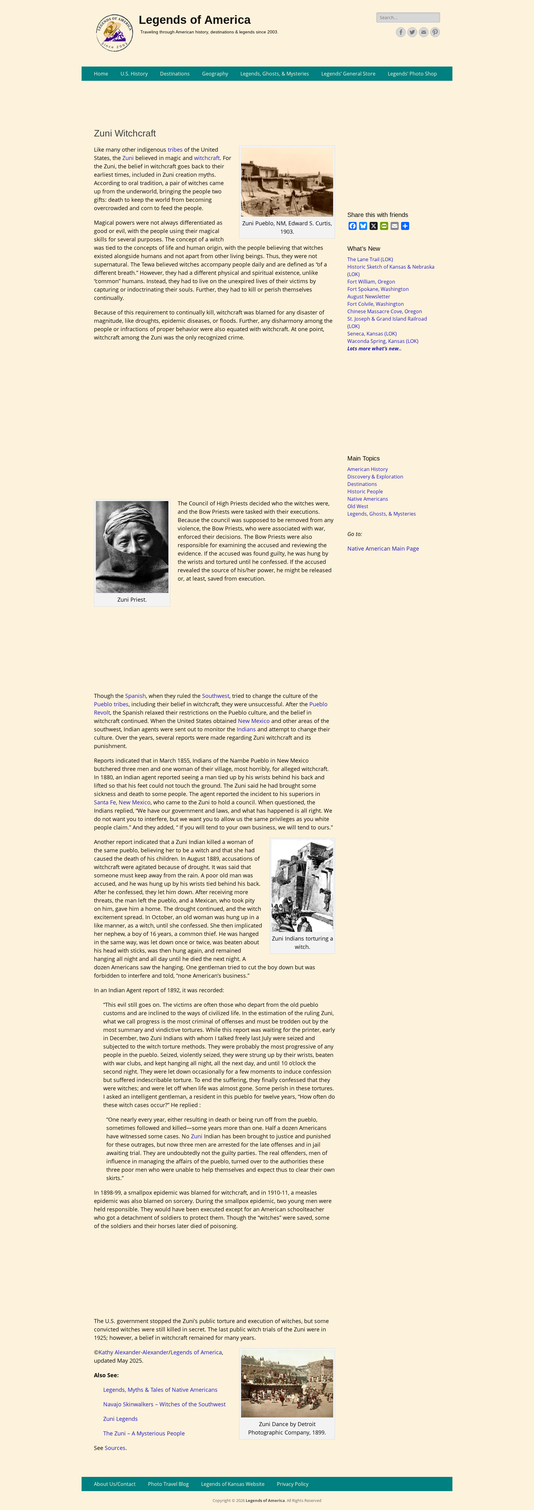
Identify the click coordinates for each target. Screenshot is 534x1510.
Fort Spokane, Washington (378, 289)
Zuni (128, 158)
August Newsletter (368, 296)
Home (101, 73)
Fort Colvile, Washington (375, 304)
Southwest (215, 695)
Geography (215, 73)
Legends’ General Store (348, 73)
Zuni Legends (120, 1418)
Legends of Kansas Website (233, 1484)
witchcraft (207, 158)
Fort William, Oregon (371, 281)
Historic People (365, 491)
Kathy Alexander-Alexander (133, 1352)
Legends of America (195, 19)
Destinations (175, 73)
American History (367, 469)
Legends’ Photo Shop (412, 73)
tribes (175, 149)
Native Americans (367, 498)
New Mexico (254, 721)
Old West (357, 506)
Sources (115, 1448)
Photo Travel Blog (168, 1484)
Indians (246, 729)
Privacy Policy (292, 1484)
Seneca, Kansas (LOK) (372, 333)
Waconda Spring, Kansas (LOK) (382, 341)
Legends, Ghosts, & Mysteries (274, 73)
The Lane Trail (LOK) (370, 259)
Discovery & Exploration (375, 476)
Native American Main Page (383, 548)
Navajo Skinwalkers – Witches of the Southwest (164, 1404)
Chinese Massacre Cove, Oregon (384, 311)
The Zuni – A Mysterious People (144, 1433)
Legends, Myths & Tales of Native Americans (160, 1389)
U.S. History (134, 73)
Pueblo (103, 704)
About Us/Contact (115, 1484)
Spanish (135, 695)
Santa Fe (105, 802)
